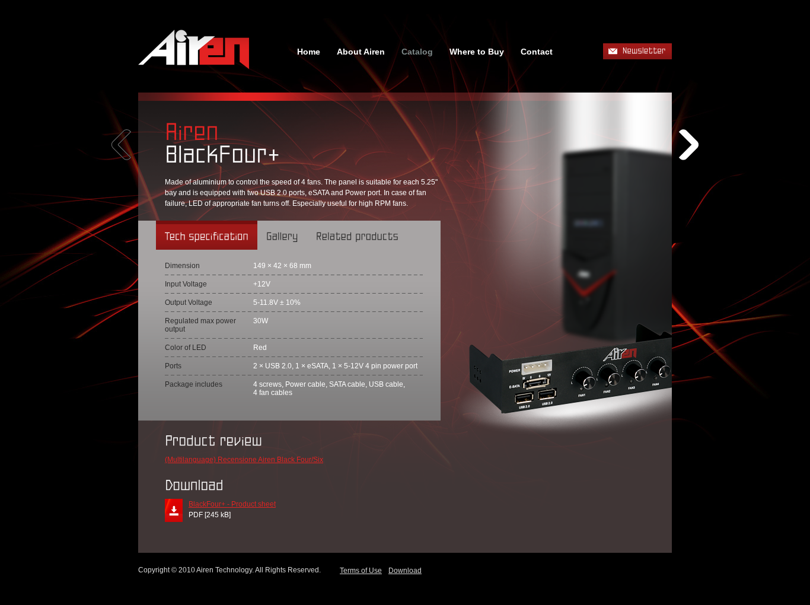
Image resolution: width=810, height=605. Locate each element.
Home (308, 51)
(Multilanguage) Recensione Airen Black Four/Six (244, 460)
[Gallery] (282, 235)
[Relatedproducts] (357, 235)
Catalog (417, 51)
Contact (537, 51)
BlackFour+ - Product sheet (232, 504)
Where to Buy (476, 51)
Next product (689, 144)
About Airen (361, 51)
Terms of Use (361, 570)
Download (405, 570)
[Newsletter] (637, 51)
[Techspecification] (206, 235)
